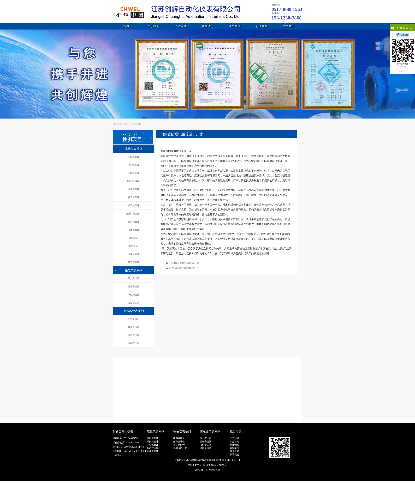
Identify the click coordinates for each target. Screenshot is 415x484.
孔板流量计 (133, 189)
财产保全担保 (213, 470)
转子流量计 (133, 197)
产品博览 (180, 26)
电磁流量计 (133, 157)
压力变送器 (133, 278)
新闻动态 (207, 26)
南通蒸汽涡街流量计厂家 (185, 263)
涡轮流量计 (133, 173)
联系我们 (289, 26)
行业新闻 (261, 26)
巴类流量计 (133, 222)
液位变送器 (133, 294)
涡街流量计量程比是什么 (185, 268)
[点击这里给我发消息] (402, 34)
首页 (126, 26)
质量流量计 (133, 205)
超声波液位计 (180, 441)
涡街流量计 (133, 165)
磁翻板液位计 (180, 438)
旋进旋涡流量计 (134, 213)
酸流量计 (133, 246)
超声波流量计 (133, 181)
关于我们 (153, 26)
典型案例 (234, 26)
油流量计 (133, 238)
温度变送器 (133, 303)
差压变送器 (133, 286)
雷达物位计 (179, 445)
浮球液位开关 (180, 448)
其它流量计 (133, 262)
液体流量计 (133, 230)
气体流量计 (133, 254)
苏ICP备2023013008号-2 (214, 465)
